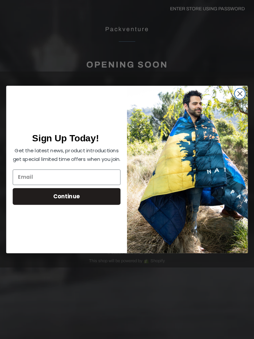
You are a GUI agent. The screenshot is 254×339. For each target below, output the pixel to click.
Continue (66, 196)
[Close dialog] (239, 93)
